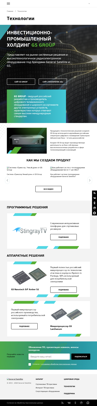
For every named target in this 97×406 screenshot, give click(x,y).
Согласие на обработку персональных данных (25, 403)
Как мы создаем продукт (48, 160)
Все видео (48, 189)
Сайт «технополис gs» (53, 82)
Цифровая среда (71, 379)
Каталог (39, 379)
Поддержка (69, 393)
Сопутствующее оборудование (48, 391)
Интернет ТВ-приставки (45, 388)
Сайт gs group (20, 82)
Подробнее (63, 237)
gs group (43, 45)
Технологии (69, 386)
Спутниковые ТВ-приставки (46, 384)
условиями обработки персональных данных (59, 364)
